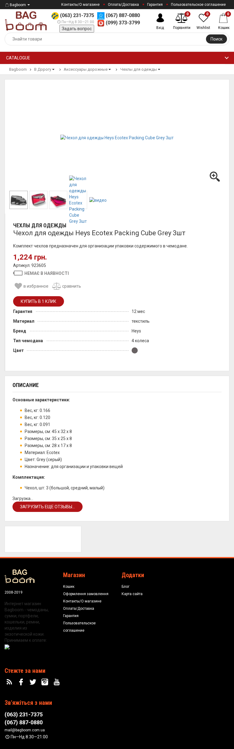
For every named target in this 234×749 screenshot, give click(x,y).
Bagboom (18, 5)
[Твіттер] (33, 682)
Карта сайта (132, 594)
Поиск (216, 39)
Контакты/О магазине (80, 4)
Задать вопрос (77, 28)
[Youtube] (57, 682)
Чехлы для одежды (39, 225)
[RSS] (10, 682)
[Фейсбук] (21, 682)
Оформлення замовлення (85, 594)
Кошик (68, 586)
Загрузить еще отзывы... (47, 506)
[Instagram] (45, 682)
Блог (125, 586)
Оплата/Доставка (123, 4)
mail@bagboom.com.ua (25, 730)
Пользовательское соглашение (198, 4)
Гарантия (155, 4)
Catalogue (18, 57)
